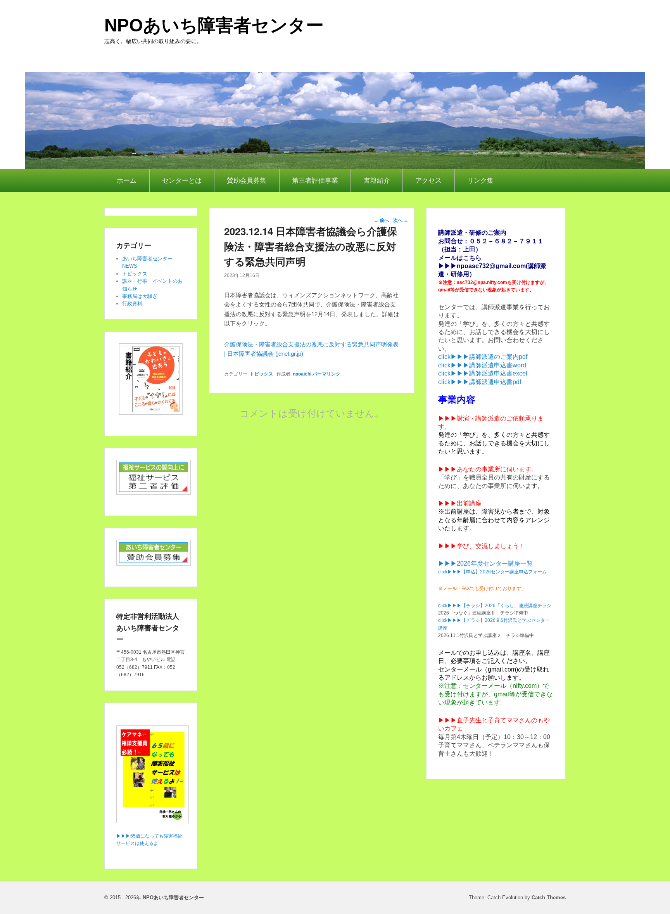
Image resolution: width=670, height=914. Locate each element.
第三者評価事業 (315, 180)
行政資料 (132, 303)
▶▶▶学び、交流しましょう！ (481, 546)
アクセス (428, 180)
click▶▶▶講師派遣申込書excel (482, 373)
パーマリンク (326, 374)
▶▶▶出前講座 (460, 503)
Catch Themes (549, 897)
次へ (400, 220)
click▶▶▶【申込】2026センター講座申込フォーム (492, 572)
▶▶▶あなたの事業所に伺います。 (487, 469)
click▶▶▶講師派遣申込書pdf (479, 382)
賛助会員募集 (246, 180)
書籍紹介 (377, 180)
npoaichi (302, 374)
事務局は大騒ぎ (139, 296)
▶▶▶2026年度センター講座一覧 (485, 563)
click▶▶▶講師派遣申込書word (482, 365)
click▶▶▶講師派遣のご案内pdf (482, 356)
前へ (381, 220)
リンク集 (480, 180)
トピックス (261, 374)
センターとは (182, 180)
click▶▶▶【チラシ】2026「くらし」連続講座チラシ (494, 605)
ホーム (126, 180)
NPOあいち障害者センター (214, 25)
